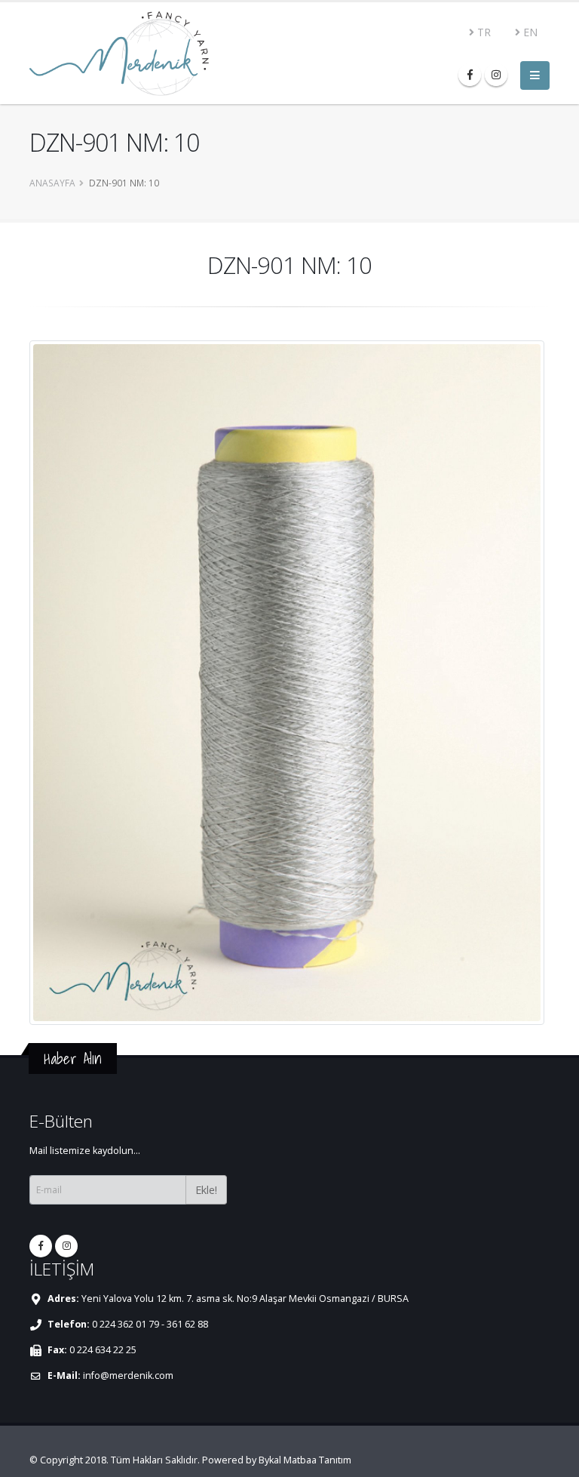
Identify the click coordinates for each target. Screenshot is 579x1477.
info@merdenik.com (128, 1375)
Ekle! (206, 1190)
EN (529, 32)
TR (482, 32)
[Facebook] (469, 74)
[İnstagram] (496, 74)
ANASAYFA (52, 183)
